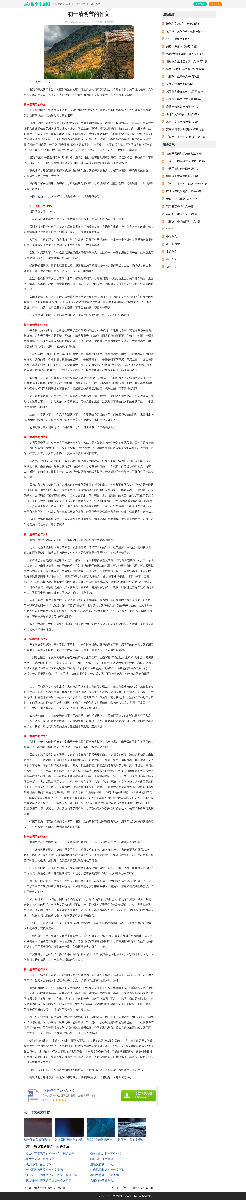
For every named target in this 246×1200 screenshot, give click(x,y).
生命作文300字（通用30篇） (183, 114)
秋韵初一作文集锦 (101, 1158)
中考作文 (171, 236)
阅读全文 (97, 22)
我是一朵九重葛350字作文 (182, 198)
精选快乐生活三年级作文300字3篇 (186, 61)
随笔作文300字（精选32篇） (183, 23)
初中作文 (80, 4)
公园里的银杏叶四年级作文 (182, 168)
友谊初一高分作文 (101, 1180)
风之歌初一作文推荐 (38, 1164)
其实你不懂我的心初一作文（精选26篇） (51, 1153)
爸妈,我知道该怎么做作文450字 (185, 53)
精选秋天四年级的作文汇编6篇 (184, 153)
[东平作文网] (37, 5)
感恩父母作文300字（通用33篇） (186, 91)
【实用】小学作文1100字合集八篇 (186, 183)
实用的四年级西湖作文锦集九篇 (185, 129)
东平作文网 (118, 1196)
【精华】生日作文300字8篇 (182, 76)
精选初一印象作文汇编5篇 (49, 1187)
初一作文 (95, 4)
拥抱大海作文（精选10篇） (182, 46)
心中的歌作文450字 (177, 38)
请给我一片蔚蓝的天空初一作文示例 (48, 1180)
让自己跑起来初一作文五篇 (107, 1169)
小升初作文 (173, 244)
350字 (169, 229)
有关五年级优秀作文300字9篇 (184, 191)
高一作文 (171, 259)
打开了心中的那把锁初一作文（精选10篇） (52, 1175)
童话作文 (171, 251)
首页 (68, 4)
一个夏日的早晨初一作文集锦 (44, 1169)
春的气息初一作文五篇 (104, 1175)
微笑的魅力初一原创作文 (106, 1153)
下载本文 (108, 22)
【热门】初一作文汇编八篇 (137, 1187)
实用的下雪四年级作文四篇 (182, 176)
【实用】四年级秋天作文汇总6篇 (185, 161)
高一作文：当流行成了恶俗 (182, 121)
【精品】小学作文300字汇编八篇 (186, 136)
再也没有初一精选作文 (39, 1158)
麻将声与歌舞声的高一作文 (182, 106)
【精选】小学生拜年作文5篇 (183, 221)
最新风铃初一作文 (101, 1164)
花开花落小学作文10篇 (179, 206)
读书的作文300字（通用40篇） (184, 31)
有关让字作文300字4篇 (180, 84)
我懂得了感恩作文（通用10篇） (185, 99)
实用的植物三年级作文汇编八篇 (185, 69)
